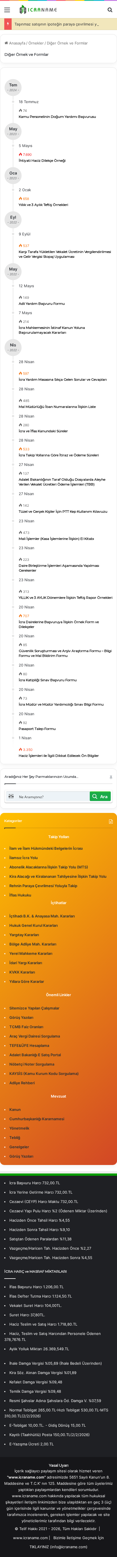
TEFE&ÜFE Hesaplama (29, 1045)
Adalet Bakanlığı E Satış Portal (35, 1055)
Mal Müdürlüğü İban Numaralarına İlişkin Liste (57, 406)
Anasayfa (16, 43)
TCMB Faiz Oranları (26, 1026)
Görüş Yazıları (21, 1017)
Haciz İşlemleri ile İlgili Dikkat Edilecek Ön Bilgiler (59, 755)
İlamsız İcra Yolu (23, 857)
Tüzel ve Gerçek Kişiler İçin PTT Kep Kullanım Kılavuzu (63, 511)
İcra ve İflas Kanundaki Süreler (43, 431)
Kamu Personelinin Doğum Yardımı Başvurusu (57, 116)
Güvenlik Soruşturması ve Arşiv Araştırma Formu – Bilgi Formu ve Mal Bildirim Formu (65, 653)
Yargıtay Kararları (24, 934)
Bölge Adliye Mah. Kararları (32, 944)
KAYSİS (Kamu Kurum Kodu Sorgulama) (44, 1073)
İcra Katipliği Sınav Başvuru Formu (48, 680)
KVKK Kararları (22, 972)
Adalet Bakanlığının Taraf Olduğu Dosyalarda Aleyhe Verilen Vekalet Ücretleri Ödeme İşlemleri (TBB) (62, 481)
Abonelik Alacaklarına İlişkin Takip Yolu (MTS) (48, 867)
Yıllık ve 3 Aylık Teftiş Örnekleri (43, 205)
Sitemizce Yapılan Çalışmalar (34, 1008)
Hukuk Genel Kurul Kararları (33, 925)
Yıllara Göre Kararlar (26, 981)
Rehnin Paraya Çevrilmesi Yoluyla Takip (43, 885)
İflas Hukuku (20, 895)
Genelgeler (19, 1147)
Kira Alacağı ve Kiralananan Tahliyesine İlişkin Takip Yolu (57, 876)
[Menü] (7, 11)
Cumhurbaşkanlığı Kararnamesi (36, 1119)
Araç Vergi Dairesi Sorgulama (34, 1036)
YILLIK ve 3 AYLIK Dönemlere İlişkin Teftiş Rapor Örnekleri (65, 597)
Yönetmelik (19, 1128)
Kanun (15, 1109)
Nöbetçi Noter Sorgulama (31, 1064)
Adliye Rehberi (22, 1083)
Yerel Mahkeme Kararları (30, 953)
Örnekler (36, 43)
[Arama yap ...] (110, 11)
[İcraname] (37, 9)
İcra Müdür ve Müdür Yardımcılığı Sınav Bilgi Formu (61, 704)
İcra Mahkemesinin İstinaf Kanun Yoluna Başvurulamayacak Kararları (52, 330)
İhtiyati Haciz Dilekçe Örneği (42, 160)
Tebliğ (14, 1137)
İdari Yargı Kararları (25, 962)
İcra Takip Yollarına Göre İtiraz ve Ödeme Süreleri (59, 455)
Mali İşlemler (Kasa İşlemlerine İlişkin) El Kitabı (56, 538)
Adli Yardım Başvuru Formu (42, 303)
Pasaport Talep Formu (37, 729)
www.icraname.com (30, 1537)
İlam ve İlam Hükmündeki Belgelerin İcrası (46, 848)
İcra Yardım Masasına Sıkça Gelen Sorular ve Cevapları (63, 379)
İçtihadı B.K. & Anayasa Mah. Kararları (42, 916)
